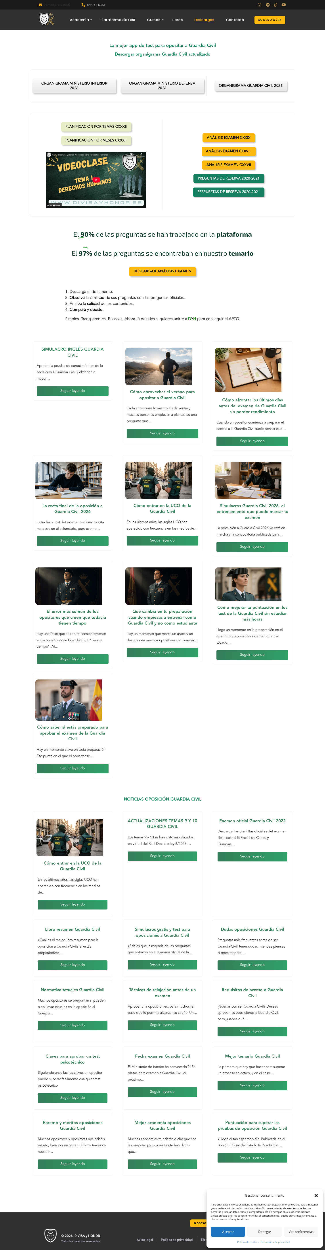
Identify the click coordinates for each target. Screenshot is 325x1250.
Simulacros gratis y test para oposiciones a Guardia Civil (162, 932)
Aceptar (228, 1231)
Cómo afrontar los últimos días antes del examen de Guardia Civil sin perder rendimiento (252, 406)
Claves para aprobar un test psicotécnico (73, 1059)
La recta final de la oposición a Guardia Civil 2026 (72, 509)
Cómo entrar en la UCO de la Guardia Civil (162, 508)
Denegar (264, 1231)
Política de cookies (247, 1242)
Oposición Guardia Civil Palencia (3, 1245)
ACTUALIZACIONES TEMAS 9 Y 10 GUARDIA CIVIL (162, 824)
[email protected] (57, 5)
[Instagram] (260, 5)
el (232, 319)
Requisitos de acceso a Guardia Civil (252, 993)
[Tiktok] (275, 5)
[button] (316, 1195)
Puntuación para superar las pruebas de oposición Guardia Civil (252, 1125)
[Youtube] (283, 5)
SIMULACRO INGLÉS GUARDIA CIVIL (73, 352)
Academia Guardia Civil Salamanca (10, 1245)
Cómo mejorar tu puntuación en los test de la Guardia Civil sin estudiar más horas (252, 613)
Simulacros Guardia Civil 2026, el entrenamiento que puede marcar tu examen (252, 512)
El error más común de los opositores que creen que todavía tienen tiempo (72, 617)
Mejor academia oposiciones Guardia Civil (162, 1125)
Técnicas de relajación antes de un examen (162, 993)
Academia (79, 19)
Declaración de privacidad (275, 1242)
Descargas (204, 19)
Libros (177, 19)
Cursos (153, 19)
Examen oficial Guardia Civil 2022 (252, 821)
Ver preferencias (301, 1231)
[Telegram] (268, 5)
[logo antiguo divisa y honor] (46, 19)
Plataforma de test (118, 19)
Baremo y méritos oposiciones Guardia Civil (72, 1125)
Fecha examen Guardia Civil (162, 1056)
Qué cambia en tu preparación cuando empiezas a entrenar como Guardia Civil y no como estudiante (162, 617)
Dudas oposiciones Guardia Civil (252, 929)
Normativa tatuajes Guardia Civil (72, 990)
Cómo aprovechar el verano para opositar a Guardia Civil (162, 395)
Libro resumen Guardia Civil (72, 929)
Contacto (235, 19)
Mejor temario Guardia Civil (252, 1056)
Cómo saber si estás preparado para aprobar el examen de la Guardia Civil (72, 733)
